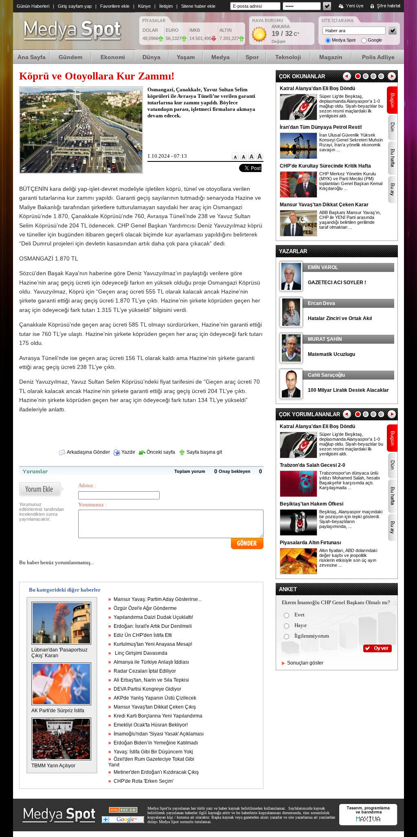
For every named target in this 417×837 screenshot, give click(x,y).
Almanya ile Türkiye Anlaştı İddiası (148, 662)
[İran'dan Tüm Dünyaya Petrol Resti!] (298, 157)
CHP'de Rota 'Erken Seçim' (140, 781)
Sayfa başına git (203, 452)
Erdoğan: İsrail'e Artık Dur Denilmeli (150, 626)
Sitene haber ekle (198, 6)
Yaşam (186, 57)
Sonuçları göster (305, 663)
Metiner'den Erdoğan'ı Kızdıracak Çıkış (153, 772)
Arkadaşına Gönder (88, 452)
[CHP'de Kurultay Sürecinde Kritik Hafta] (298, 196)
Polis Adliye (378, 57)
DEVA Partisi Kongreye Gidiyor (144, 689)
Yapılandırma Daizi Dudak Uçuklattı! (150, 617)
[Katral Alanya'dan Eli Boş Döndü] (298, 118)
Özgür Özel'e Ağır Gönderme (142, 608)
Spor (252, 57)
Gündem (70, 57)
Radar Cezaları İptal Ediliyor (142, 671)
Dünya (151, 57)
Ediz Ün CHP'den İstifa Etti (140, 635)
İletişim (166, 6)
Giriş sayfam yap (75, 6)
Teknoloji (288, 57)
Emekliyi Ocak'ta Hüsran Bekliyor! (148, 725)
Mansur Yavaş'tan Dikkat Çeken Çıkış (152, 707)
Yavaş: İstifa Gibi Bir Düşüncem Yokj (150, 752)
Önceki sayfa (160, 452)
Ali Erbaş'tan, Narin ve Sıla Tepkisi (148, 680)
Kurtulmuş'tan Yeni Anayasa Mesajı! (150, 644)
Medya (220, 57)
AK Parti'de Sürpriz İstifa (57, 710)
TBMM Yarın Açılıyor (53, 766)
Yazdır (127, 452)
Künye (144, 6)
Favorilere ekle (114, 6)
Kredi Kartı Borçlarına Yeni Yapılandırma (155, 716)
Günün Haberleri (33, 6)
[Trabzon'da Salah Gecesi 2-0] (298, 495)
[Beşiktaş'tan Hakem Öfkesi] (298, 534)
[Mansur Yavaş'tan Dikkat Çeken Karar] (298, 235)
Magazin (330, 57)
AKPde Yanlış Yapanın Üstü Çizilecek (152, 698)
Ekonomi (113, 57)
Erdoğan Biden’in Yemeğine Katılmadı (153, 743)
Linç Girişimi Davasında (137, 653)
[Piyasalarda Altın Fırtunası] (298, 573)
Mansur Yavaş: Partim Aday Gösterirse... (155, 599)
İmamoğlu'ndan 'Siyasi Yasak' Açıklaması (156, 734)
